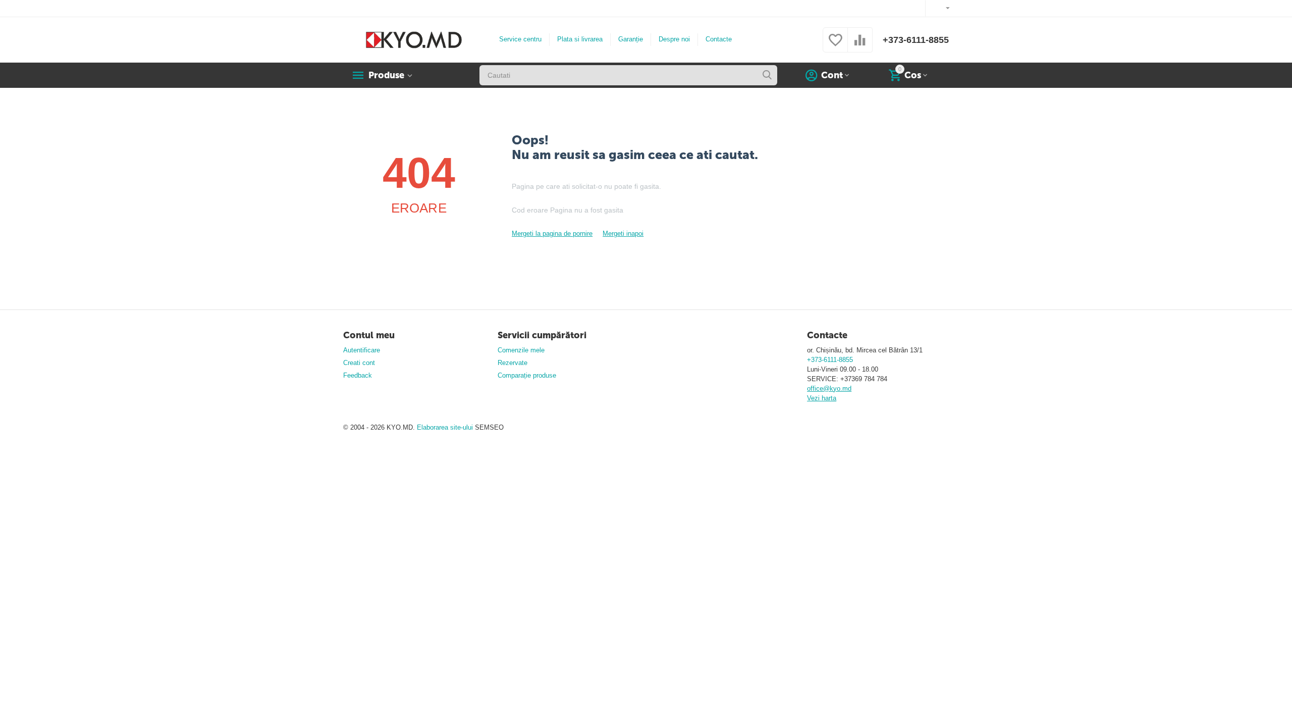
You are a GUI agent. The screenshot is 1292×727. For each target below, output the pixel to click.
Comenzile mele (521, 350)
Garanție (630, 39)
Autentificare (361, 350)
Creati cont (359, 363)
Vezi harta (821, 398)
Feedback (357, 375)
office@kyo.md (829, 388)
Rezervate (512, 363)
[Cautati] (767, 75)
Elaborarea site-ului (446, 427)
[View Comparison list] (860, 45)
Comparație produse (527, 375)
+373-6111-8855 (916, 40)
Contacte (719, 39)
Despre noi (674, 39)
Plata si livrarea (580, 39)
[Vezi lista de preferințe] (835, 45)
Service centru (520, 39)
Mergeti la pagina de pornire (552, 233)
